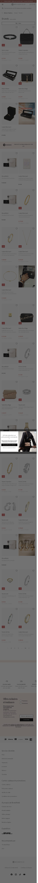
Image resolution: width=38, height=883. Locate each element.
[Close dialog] (35, 432)
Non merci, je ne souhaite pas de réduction (9, 447)
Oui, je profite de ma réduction (9, 444)
